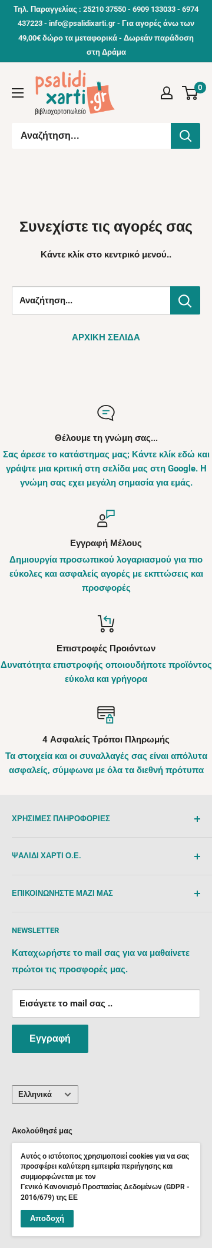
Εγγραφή (50, 1038)
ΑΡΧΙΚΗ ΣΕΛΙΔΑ (106, 337)
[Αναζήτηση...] (185, 136)
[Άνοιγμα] (18, 93)
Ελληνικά (35, 1094)
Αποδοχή (47, 1218)
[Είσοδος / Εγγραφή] (167, 92)
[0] (190, 93)
